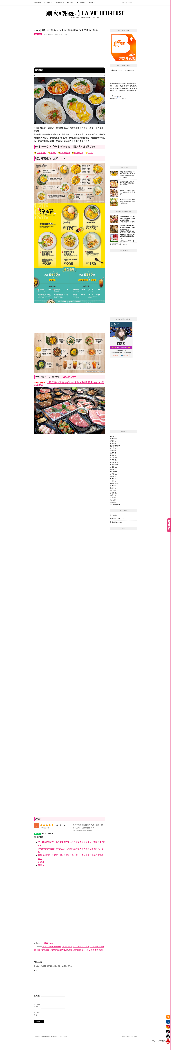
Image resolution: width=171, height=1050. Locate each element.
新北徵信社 (113, 441)
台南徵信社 (113, 450)
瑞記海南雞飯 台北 (77, 950)
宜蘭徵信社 (113, 497)
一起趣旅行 (70, 2)
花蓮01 (41, 862)
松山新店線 (78, 153)
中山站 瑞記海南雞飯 (51, 947)
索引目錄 (39, 70)
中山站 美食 (67, 947)
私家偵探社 (113, 457)
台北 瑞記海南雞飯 (81, 947)
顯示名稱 (37, 997)
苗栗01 (41, 865)
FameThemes (134, 1036)
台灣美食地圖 (37, 2)
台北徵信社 (113, 439)
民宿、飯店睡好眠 (81, 2)
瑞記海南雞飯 (43, 950)
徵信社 (115, 436)
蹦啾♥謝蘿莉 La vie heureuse (85, 13)
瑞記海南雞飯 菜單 (94, 950)
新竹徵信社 (116, 446)
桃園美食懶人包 (60, 2)
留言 (36, 970)
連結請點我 (69, 377)
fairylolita (48, 34)
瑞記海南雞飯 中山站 (59, 950)
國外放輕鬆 (92, 2)
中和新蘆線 (65, 153)
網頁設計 (117, 504)
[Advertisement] (69, 53)
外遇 (114, 464)
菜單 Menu (38, 34)
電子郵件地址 (37, 1006)
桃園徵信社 (113, 443)
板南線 (53, 153)
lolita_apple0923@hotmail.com (125, 70)
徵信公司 (113, 455)
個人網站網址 (37, 1014)
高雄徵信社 (113, 453)
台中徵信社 (113, 448)
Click (169, 525)
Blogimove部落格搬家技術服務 (161, 1041)
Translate (123, 98)
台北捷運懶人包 (48, 2)
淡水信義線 (41, 153)
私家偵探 (113, 500)
